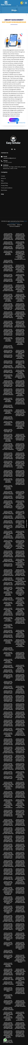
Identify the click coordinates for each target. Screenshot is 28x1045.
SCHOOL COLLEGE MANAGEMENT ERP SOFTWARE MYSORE (8, 829)
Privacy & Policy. (11, 225)
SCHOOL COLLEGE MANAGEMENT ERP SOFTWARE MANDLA (20, 692)
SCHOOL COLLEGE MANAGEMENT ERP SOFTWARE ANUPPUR (20, 679)
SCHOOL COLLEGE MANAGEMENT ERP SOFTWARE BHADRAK (8, 247)
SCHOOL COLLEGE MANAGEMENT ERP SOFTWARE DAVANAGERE (20, 815)
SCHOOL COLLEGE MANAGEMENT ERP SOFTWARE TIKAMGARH (8, 768)
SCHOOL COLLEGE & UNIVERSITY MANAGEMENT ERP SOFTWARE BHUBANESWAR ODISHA (20, 257)
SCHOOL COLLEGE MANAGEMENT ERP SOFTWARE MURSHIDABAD (20, 502)
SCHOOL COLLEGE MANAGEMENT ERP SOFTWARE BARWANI (20, 721)
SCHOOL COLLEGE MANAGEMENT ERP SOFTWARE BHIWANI (8, 457)
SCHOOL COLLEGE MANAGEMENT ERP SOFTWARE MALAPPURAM (20, 565)
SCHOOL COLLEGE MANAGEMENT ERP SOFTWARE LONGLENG (20, 1027)
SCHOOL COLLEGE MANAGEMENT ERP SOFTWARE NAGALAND (8, 1024)
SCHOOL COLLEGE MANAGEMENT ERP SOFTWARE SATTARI (8, 848)
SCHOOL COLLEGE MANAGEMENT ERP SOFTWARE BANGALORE (8, 832)
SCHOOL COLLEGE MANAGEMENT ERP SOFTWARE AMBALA (8, 471)
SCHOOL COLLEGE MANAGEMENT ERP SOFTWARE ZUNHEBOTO (8, 1036)
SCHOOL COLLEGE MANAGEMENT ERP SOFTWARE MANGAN (20, 943)
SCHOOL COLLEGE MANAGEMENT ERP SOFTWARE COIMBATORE (20, 610)
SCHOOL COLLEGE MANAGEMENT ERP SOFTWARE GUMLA (20, 892)
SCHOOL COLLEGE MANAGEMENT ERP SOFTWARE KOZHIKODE (8, 574)
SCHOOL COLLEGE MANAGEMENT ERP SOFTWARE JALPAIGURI (20, 517)
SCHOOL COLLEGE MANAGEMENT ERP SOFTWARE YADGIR (8, 811)
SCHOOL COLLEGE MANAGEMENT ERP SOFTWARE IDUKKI (8, 565)
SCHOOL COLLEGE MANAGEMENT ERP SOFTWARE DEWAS (8, 705)
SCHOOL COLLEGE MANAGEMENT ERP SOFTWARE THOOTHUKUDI (8, 610)
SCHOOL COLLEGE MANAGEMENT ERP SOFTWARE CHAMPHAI (20, 910)
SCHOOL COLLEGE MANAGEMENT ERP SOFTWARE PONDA (20, 848)
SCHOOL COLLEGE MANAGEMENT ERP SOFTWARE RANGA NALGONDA (8, 1002)
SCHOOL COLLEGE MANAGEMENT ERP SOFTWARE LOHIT (8, 970)
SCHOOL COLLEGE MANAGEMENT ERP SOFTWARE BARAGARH (8, 243)
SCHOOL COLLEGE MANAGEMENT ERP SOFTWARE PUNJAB (8, 371)
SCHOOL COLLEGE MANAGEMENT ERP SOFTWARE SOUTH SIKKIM (20, 947)
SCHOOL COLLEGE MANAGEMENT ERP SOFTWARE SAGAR (8, 777)
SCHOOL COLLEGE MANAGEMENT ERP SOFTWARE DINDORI (8, 696)
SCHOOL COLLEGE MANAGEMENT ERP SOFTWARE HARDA (8, 692)
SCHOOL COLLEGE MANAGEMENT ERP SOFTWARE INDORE (8, 756)
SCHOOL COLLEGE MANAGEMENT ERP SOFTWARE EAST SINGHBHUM (8, 892)
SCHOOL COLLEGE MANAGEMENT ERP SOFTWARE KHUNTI (20, 853)
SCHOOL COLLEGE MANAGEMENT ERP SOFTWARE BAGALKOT (8, 792)
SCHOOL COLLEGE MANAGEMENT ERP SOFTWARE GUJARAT (20, 382)
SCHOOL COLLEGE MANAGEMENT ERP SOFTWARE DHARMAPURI (8, 604)
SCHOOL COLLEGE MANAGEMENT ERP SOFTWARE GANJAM (8, 269)
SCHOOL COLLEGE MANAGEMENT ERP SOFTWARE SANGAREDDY (8, 1018)
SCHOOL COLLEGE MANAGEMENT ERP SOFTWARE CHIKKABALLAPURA (20, 806)
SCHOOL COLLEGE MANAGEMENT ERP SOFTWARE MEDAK (20, 989)
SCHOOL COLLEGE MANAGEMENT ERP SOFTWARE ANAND (8, 454)
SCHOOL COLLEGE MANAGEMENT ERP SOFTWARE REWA (8, 716)
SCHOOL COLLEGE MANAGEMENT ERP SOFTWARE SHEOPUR (20, 716)
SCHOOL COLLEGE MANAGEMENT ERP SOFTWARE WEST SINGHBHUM (8, 883)
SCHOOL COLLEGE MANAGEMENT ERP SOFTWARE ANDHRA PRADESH (8, 533)
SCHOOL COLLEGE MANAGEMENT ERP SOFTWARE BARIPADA (20, 238)
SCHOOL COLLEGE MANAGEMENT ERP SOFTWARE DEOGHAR (20, 898)
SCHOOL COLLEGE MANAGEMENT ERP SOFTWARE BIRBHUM (8, 522)
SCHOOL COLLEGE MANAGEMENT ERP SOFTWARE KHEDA (8, 435)
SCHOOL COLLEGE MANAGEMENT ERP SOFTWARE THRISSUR (20, 574)
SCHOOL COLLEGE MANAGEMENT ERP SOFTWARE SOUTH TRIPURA (8, 938)
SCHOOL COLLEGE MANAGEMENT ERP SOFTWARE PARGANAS (8, 517)
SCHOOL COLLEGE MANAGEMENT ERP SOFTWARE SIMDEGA (20, 861)
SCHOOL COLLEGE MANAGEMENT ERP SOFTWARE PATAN (20, 390)
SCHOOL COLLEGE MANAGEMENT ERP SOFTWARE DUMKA (8, 873)
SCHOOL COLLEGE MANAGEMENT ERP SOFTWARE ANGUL (8, 235)
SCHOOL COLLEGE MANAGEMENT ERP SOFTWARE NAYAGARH (8, 305)
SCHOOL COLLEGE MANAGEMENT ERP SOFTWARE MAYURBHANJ (8, 299)
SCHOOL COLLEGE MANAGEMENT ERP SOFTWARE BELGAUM (20, 824)
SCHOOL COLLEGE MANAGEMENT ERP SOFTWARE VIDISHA (8, 721)
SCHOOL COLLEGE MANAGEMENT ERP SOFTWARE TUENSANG (20, 1024)
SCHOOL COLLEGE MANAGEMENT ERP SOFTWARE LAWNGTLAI (8, 920)
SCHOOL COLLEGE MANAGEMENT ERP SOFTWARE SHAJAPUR (20, 713)
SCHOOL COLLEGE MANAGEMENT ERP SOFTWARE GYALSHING (20, 956)
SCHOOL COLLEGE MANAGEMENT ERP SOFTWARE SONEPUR (8, 316)
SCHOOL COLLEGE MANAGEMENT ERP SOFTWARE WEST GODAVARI (20, 542)
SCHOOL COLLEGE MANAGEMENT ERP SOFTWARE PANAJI (20, 837)
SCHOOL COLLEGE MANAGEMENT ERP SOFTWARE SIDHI (8, 682)
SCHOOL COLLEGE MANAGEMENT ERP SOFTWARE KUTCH (8, 390)
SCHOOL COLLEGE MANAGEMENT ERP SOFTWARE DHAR (20, 740)
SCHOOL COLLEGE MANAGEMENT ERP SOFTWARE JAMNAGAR (8, 445)
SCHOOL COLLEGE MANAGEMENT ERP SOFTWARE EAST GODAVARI (8, 546)
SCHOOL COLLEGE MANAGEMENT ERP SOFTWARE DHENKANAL (8, 266)
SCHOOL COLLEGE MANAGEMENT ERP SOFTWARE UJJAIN (20, 764)
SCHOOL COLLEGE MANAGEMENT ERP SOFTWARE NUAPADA (20, 305)
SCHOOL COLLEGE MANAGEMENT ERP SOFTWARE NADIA (20, 497)
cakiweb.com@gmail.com (9, 158)
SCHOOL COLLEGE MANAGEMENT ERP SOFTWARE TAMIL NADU (8, 589)
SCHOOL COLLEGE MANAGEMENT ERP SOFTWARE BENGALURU (19, 326)
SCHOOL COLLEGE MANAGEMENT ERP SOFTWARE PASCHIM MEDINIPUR (8, 502)
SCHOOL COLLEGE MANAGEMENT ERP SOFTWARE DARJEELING (8, 512)
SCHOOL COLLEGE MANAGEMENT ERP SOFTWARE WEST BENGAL (20, 493)
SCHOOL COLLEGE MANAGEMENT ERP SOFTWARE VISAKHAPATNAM (20, 546)
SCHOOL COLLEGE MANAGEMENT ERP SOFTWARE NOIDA (20, 338)
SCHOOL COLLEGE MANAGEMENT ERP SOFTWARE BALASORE (8, 238)
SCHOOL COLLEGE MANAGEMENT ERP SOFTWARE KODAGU (20, 783)
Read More (14, 120)
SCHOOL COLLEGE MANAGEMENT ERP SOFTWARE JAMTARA (8, 878)
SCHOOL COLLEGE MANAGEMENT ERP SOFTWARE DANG (20, 439)
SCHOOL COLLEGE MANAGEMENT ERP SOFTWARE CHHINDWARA (8, 734)
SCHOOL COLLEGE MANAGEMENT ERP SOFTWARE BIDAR (20, 820)
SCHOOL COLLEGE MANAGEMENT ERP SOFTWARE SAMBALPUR (20, 313)
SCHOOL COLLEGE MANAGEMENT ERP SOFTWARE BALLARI (8, 815)
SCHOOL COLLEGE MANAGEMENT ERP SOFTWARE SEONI (20, 700)
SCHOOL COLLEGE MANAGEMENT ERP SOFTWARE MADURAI (20, 622)
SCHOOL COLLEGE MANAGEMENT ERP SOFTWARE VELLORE (8, 631)
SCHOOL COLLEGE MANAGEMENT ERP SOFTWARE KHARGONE (20, 734)
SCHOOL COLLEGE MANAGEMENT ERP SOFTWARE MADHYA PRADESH (8, 676)
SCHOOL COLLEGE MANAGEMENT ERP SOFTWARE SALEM (20, 671)
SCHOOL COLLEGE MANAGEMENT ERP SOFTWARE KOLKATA (8, 1041)
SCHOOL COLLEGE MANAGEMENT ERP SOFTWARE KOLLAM (8, 583)
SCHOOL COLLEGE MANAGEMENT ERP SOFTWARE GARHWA (20, 873)
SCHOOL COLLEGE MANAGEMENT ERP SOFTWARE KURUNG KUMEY (20, 979)
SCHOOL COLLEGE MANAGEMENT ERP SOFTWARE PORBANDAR (8, 448)
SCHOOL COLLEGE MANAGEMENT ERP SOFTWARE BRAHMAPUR (8, 253)
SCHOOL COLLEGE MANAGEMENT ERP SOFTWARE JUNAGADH (8, 393)
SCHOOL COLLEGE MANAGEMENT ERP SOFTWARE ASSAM (8, 362)
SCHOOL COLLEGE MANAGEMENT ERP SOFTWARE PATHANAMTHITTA (19, 561)
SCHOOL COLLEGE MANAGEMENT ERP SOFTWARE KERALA (20, 552)
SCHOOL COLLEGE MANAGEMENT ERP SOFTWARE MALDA (8, 506)
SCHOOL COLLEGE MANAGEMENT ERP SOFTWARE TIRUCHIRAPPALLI (8, 619)
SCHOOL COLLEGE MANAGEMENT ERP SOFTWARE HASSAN (20, 786)
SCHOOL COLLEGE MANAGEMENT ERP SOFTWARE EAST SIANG (8, 978)
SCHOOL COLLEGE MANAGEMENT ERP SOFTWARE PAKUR (8, 857)
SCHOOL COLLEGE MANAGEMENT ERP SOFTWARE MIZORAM (20, 901)
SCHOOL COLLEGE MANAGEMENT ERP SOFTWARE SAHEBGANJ (8, 865)
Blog (2, 181)
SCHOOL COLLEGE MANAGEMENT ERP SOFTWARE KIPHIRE (8, 1027)
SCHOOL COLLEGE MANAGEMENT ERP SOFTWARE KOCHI (20, 334)
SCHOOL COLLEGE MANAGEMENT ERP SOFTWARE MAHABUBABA (8, 996)
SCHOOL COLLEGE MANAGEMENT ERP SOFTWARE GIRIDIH (20, 888)
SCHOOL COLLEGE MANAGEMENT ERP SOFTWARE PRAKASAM (8, 537)
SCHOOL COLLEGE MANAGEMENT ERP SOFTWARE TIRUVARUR (20, 618)
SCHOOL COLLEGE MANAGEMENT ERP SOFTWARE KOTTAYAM (20, 571)
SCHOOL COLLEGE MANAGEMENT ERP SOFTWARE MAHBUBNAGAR (20, 983)
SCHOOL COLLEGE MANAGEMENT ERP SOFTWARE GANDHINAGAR (20, 426)
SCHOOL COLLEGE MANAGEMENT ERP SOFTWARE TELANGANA (8, 983)
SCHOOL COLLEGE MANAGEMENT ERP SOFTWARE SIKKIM (20, 937)
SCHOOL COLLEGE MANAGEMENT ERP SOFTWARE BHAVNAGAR (20, 411)
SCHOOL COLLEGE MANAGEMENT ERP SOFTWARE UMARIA (20, 675)
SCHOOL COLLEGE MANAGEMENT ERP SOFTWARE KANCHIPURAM (20, 589)
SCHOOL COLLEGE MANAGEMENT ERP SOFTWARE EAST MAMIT (8, 911)
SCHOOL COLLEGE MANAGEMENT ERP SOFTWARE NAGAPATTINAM (20, 632)
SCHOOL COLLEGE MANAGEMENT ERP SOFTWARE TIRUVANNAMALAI (20, 644)
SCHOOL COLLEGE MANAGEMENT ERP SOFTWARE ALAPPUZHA (20, 583)
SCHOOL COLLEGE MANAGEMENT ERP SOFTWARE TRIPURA (20, 920)
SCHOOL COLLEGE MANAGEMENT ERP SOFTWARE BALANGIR (20, 235)
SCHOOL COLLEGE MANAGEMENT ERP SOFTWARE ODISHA (20, 483)
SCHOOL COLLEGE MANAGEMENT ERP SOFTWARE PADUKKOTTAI (20, 599)
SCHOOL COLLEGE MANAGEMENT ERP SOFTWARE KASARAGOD (8, 560)
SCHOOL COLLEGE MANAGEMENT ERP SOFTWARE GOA (8, 837)
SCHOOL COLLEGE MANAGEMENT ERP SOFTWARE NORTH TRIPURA (20, 928)
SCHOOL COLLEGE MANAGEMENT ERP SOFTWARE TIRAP (20, 973)
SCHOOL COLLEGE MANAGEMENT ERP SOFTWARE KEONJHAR (8, 286)
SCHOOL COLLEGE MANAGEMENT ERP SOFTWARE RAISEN (20, 696)
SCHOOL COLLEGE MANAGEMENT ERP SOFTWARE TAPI (8, 430)
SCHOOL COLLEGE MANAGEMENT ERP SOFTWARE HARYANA (20, 454)
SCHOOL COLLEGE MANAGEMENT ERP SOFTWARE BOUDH (20, 247)
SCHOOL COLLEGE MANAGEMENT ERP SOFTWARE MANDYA (20, 792)
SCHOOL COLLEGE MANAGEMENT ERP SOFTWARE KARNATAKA (8, 366)
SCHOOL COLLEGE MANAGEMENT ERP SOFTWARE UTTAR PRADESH (20, 362)
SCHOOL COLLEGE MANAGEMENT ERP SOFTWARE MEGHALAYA (8, 382)
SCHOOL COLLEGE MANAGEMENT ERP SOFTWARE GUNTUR (8, 552)
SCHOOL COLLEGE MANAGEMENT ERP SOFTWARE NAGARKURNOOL (20, 1018)
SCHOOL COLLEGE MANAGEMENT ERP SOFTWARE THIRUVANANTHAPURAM (20, 579)
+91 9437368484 (7, 162)
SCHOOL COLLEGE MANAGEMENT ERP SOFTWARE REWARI (20, 480)
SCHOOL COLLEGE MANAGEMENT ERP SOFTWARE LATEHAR (8, 861)
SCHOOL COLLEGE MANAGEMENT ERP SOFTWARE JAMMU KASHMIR (20, 352)
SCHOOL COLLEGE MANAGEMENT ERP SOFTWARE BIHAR (8, 356)
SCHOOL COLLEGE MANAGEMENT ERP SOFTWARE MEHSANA (20, 403)
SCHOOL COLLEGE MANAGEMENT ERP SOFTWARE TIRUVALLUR (8, 599)
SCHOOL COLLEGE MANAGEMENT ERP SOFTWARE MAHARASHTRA (20, 356)
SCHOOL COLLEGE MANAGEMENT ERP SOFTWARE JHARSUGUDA (20, 276)
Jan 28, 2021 (12, 122)
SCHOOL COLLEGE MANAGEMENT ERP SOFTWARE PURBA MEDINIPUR (20, 507)
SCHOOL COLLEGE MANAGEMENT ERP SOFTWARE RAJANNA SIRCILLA (8, 1014)
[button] (26, 3)
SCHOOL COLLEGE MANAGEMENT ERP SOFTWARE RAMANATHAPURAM (8, 626)
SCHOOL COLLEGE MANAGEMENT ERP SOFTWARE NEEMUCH (20, 756)
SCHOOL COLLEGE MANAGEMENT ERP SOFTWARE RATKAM (8, 743)
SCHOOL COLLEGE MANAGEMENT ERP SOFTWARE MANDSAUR (8, 751)
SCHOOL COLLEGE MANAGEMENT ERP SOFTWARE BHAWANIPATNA (20, 243)
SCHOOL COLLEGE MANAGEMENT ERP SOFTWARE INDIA (20, 322)
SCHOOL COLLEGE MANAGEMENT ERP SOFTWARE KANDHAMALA (20, 290)
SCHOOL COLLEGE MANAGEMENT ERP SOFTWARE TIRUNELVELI (8, 654)
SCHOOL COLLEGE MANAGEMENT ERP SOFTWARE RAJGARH (20, 724)
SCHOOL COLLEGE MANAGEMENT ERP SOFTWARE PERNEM (8, 845)
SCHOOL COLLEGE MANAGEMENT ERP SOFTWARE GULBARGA (20, 829)
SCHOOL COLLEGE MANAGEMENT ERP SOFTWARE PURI (8, 308)
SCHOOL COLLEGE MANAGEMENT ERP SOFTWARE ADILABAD (20, 992)
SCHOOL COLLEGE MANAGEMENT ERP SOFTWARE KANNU (8, 571)
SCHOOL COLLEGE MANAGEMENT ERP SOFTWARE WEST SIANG (20, 970)
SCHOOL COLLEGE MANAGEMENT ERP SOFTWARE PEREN (8, 1032)
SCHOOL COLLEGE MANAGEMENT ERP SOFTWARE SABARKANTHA (8, 411)
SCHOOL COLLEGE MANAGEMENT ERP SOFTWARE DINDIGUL (8, 636)
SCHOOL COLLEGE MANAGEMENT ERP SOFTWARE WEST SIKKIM (8, 956)
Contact (3, 176)
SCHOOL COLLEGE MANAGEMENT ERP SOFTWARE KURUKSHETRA (20, 466)
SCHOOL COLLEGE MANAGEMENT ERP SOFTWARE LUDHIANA (8, 346)
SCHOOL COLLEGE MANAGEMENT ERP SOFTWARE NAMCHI (8, 951)
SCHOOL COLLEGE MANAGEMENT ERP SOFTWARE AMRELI (20, 414)
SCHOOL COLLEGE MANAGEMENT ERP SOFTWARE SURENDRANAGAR (8, 423)
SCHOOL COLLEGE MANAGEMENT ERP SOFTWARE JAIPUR (8, 334)
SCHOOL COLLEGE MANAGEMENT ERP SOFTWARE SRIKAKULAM (8, 542)
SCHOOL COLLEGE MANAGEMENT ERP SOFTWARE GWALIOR (20, 743)
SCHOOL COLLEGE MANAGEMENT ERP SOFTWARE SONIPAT (20, 462)
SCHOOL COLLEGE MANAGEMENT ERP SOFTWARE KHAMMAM (20, 1001)
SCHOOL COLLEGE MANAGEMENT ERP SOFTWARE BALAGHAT (8, 713)
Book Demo (4, 190)
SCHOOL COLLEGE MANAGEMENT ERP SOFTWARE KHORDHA (20, 286)
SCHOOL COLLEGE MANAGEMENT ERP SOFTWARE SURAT (8, 385)
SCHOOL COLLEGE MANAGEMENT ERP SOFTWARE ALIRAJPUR (8, 687)
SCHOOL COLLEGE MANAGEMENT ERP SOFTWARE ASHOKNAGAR (20, 730)
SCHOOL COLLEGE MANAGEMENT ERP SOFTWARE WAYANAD (20, 555)
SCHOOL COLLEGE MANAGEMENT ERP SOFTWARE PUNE (20, 330)
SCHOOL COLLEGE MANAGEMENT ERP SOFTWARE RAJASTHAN (20, 366)
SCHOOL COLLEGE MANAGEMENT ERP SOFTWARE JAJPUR (8, 275)
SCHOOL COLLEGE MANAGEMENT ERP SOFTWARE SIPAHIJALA (20, 934)
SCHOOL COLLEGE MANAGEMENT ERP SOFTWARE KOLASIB (20, 916)
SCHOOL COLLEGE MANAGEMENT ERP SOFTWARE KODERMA (20, 865)
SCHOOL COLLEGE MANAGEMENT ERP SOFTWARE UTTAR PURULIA (20, 522)
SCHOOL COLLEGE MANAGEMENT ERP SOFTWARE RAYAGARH (20, 308)
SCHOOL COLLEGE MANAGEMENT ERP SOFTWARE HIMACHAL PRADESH (20, 376)
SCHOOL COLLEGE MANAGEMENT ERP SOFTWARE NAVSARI (20, 445)
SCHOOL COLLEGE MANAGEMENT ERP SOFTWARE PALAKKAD (8, 555)
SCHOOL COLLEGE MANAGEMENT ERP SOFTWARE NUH (8, 462)
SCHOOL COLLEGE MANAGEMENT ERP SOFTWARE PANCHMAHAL (8, 400)
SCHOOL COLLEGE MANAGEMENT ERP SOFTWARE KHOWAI (8, 925)
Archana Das (21, 122)
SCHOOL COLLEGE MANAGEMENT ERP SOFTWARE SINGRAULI (20, 748)
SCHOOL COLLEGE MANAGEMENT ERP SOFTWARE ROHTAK (8, 466)
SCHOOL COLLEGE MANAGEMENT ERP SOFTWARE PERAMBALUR (20, 667)
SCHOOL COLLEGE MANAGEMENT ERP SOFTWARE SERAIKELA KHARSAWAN (20, 878)
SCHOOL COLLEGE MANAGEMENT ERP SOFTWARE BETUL (20, 705)
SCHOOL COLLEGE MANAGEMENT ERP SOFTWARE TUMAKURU (8, 820)
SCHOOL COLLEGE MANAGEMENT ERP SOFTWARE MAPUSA (8, 840)
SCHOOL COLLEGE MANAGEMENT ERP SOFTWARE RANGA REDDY (8, 989)
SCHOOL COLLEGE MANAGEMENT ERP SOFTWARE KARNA (20, 457)
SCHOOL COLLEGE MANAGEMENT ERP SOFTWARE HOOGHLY (8, 497)
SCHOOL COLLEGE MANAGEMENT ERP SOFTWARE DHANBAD (8, 898)
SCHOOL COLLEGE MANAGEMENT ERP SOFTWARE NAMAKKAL (20, 657)
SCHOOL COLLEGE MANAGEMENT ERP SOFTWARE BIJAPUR (20, 832)
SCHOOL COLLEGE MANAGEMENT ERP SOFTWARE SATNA (20, 760)
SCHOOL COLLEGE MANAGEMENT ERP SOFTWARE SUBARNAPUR (8, 487)
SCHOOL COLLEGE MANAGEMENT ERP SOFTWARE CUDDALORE (19, 641)
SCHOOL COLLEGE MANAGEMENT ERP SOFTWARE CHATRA (20, 857)
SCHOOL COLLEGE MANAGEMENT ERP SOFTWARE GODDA (20, 870)
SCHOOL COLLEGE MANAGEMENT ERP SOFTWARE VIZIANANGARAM (20, 533)
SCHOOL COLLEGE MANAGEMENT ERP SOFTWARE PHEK (20, 1032)
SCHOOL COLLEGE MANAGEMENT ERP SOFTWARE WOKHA (20, 1035)
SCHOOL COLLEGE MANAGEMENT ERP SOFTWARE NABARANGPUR (20, 299)
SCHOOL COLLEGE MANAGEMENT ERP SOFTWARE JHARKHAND (8, 853)
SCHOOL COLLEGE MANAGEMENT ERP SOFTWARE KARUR (20, 636)
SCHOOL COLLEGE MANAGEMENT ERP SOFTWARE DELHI (8, 351)
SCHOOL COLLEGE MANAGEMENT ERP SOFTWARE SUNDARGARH (20, 317)
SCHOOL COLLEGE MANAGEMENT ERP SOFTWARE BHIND (8, 760)
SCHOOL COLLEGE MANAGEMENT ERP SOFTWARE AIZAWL (8, 916)
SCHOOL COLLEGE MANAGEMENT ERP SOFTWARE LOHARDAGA (8, 888)
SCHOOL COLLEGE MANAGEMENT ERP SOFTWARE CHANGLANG (8, 965)
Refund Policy (4, 183)
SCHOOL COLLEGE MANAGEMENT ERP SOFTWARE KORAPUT (8, 295)
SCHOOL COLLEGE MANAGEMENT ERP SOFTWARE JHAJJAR (20, 471)
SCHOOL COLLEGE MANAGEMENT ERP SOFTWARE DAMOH (8, 740)
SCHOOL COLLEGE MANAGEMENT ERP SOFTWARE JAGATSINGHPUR (20, 270)
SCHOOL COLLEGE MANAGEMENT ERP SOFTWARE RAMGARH (20, 882)
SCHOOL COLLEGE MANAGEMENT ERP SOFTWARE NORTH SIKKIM (8, 944)
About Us (3, 178)
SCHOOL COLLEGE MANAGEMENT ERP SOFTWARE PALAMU (8, 870)
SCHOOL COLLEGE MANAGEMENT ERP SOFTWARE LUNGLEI (8, 907)
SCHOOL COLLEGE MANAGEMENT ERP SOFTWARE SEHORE (8, 773)
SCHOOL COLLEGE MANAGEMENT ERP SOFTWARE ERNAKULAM (8, 579)
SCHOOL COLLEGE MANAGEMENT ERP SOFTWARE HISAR (20, 475)
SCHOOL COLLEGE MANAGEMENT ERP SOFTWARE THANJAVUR (8, 649)
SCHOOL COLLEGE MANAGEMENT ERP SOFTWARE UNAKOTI (8, 928)
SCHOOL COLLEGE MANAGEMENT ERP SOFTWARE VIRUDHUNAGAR (8, 661)
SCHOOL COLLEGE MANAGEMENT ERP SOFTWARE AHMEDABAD (8, 439)
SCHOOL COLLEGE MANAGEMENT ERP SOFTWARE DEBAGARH (8, 492)
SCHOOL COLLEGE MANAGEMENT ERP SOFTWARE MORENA (8, 708)
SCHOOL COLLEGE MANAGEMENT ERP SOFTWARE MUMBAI (8, 326)
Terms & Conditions (14, 226)
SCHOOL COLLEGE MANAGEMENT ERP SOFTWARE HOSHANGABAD (20, 688)
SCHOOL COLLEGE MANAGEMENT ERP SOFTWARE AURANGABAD (20, 342)
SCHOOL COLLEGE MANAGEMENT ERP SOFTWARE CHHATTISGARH (8, 376)
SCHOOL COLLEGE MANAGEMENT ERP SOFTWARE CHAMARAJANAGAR (8, 806)
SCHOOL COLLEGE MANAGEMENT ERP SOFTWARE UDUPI (20, 811)
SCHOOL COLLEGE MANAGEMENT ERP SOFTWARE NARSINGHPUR (20, 773)
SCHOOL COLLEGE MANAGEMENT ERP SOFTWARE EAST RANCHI (8, 902)
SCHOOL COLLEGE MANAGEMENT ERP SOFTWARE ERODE (20, 653)
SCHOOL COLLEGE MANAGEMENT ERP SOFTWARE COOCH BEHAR (8, 527)
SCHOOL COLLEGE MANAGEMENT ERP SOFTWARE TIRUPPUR (8, 671)
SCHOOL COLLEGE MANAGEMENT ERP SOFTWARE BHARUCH (8, 418)
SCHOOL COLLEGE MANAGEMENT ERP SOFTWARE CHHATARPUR (20, 778)
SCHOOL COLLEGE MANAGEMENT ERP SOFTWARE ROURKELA (8, 313)
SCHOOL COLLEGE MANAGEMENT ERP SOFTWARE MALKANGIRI (20, 295)
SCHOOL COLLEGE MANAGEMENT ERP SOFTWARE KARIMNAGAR (20, 1014)
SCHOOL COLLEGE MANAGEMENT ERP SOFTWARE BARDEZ (20, 840)
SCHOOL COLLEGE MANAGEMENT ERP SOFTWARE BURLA (20, 252)
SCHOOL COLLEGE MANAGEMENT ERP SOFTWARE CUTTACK (8, 261)
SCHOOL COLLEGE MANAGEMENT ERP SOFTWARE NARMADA (8, 406)
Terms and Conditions (6, 188)
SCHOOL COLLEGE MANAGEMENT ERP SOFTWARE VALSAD (20, 422)
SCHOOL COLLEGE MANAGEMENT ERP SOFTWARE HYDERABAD (8, 1008)
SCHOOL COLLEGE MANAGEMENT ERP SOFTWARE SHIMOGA (8, 824)
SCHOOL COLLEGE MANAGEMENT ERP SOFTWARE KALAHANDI (8, 289)
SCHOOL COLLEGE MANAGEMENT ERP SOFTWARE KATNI (20, 751)
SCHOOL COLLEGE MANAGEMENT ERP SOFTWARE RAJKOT (19, 399)
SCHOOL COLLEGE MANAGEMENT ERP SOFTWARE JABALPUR (20, 768)
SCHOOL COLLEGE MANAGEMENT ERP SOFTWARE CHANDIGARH (8, 339)
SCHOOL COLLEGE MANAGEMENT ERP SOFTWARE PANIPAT (8, 475)
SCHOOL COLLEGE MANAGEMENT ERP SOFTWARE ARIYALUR (8, 614)
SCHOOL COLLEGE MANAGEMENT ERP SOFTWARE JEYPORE (8, 280)
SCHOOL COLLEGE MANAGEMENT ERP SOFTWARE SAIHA (20, 907)
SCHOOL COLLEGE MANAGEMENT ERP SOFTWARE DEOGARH (8, 322)
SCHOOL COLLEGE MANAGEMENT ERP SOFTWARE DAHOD (20, 385)
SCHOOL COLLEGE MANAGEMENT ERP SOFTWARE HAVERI (8, 796)
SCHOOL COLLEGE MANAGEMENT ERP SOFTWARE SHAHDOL (8, 729)
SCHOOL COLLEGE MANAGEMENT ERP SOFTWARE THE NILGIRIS (20, 593)
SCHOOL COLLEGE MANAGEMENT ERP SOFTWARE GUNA (8, 700)
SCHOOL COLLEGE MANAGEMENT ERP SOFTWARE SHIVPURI (8, 724)
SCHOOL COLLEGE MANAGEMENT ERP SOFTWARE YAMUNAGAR (8, 480)
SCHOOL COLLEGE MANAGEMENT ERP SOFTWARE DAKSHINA (20, 796)
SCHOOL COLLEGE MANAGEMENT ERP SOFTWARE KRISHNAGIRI (8, 593)
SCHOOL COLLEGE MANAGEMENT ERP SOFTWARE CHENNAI (8, 330)
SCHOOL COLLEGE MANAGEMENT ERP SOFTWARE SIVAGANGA (8, 666)
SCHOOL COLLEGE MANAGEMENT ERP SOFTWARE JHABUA (20, 708)
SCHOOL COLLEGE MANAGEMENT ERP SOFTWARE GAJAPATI (20, 266)
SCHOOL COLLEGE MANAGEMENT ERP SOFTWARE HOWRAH (20, 526)
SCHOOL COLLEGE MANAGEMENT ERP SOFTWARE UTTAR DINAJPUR (20, 513)
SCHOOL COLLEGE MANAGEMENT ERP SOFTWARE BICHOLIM (20, 845)
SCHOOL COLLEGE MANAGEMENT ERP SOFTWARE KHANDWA (8, 764)
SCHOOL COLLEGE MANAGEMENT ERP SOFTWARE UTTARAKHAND (20, 372)
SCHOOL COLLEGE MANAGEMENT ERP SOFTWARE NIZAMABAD (19, 1005)
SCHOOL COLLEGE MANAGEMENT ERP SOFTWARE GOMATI (20, 925)
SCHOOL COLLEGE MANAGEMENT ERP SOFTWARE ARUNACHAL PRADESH (19, 960)
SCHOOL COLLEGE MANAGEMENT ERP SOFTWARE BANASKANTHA (20, 394)
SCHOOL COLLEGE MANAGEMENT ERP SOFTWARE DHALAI (8, 934)
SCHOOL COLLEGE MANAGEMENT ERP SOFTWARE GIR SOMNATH (20, 448)
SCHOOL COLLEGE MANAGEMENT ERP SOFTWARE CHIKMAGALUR (8, 787)
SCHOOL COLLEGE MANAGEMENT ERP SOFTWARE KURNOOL (20, 537)
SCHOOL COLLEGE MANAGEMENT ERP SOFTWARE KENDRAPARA (20, 280)
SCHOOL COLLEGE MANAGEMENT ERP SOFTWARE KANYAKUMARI (20, 604)
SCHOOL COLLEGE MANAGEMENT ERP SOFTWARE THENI (20, 614)
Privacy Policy (4, 185)
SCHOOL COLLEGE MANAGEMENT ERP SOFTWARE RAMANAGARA (20, 801)
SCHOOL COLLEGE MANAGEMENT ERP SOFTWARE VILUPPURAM (8, 641)
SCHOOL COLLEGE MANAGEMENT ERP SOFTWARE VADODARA (20, 435)
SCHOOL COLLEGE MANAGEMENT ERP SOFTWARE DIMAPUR (8, 973)
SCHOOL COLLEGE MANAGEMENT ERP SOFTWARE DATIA (8, 748)
